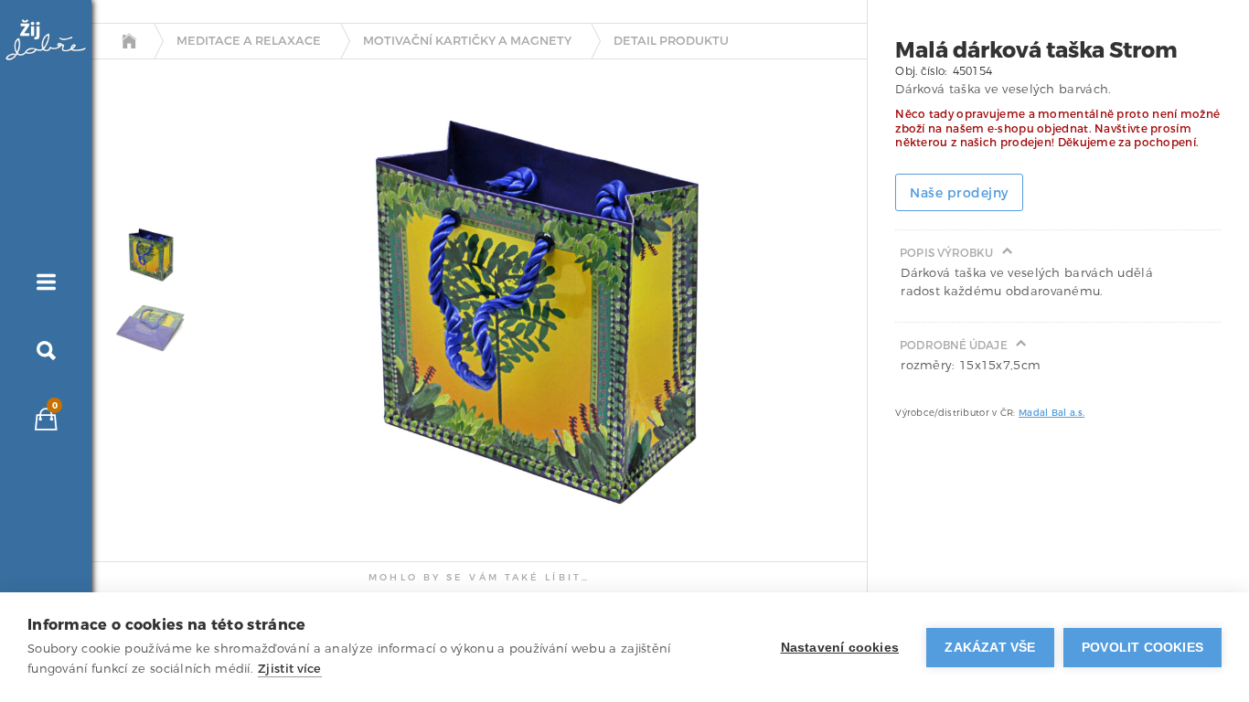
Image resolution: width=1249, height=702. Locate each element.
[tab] (145, 255)
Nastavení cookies (840, 647)
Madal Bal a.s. (1051, 413)
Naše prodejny (959, 193)
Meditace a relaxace (248, 41)
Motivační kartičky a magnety (467, 41)
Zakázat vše (990, 647)
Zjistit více (290, 668)
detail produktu (671, 41)
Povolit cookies (1142, 647)
